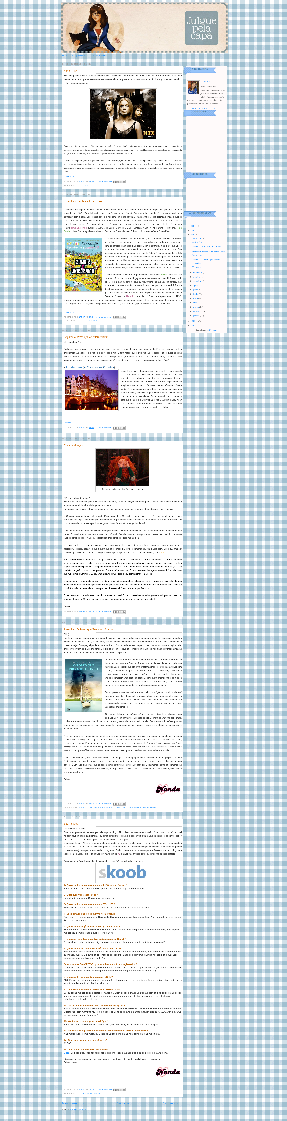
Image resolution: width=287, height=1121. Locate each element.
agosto (196, 285)
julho (196, 289)
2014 (193, 225)
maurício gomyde (115, 807)
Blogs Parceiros (79, 55)
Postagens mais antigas (173, 1103)
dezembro (198, 238)
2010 (193, 325)
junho (196, 293)
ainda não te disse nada (92, 807)
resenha (92, 321)
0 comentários (104, 181)
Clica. (67, 1052)
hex (81, 185)
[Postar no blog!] (117, 181)
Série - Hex (70, 71)
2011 (193, 321)
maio (195, 298)
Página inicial (123, 1103)
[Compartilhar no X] (120, 181)
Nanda (82, 181)
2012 (193, 234)
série (87, 185)
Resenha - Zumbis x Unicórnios (83, 201)
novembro (198, 272)
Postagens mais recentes (73, 1103)
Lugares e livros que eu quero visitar (86, 337)
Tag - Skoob (71, 823)
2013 (193, 230)
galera (83, 321)
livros (82, 1093)
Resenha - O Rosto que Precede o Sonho (88, 629)
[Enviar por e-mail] (114, 181)
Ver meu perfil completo (201, 108)
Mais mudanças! (74, 445)
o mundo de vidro (136, 807)
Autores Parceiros (99, 55)
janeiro (196, 315)
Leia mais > (69, 176)
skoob (97, 1093)
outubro (197, 276)
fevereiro (197, 311)
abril (195, 302)
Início (64, 55)
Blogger (212, 329)
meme (90, 1093)
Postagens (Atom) (78, 1109)
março (196, 306)
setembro (197, 281)
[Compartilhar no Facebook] (124, 181)
